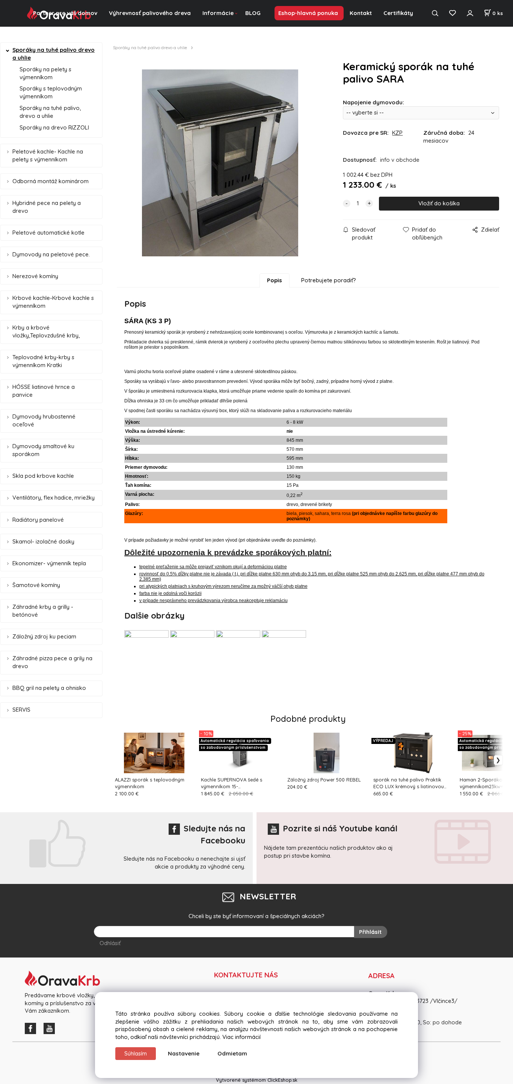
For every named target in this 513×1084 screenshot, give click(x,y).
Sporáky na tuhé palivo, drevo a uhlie (50, 111)
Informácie (218, 13)
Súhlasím (135, 1053)
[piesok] (192, 652)
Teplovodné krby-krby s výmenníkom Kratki (43, 361)
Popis (274, 280)
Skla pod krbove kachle (43, 475)
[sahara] (238, 652)
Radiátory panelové (38, 519)
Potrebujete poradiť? (328, 280)
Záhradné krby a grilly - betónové (42, 610)
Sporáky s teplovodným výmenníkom (51, 92)
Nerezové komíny (35, 276)
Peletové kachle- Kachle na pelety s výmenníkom (47, 155)
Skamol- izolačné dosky (43, 541)
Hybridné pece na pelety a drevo (46, 206)
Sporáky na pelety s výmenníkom (45, 73)
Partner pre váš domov (65, 13)
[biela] (146, 652)
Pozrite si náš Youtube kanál (340, 828)
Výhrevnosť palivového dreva (150, 13)
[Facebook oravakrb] (32, 1027)
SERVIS (21, 709)
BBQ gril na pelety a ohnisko (49, 687)
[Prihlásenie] (469, 13)
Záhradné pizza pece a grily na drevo (52, 662)
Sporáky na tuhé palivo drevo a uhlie (53, 53)
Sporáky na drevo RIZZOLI (54, 127)
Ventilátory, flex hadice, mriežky (53, 497)
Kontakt (361, 13)
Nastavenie (183, 1053)
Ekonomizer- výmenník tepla (49, 563)
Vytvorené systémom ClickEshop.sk (256, 1080)
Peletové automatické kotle (48, 232)
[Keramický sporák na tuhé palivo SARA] (220, 163)
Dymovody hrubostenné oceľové (43, 420)
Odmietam (232, 1053)
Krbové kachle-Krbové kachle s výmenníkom (53, 301)
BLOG (253, 13)
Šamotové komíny (36, 585)
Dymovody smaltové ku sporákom (43, 450)
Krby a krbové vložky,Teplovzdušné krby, (46, 331)
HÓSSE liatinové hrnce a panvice (43, 390)
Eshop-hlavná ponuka (308, 13)
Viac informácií (241, 1036)
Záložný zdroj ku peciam (44, 636)
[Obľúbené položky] (452, 13)
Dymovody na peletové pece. (51, 254)
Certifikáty (398, 13)
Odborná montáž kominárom (50, 181)
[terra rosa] (284, 652)
